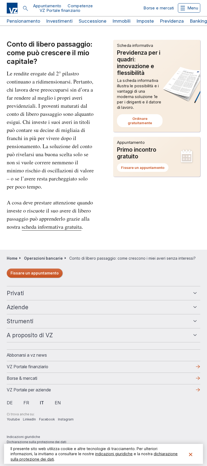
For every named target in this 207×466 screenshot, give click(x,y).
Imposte (145, 21)
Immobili (121, 21)
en (58, 402)
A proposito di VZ (30, 335)
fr (26, 402)
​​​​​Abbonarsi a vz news (27, 355)
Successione (92, 21)
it (42, 402)
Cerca (25, 8)
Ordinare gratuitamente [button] (145, 121)
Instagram (66, 419)
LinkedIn (29, 419)
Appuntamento (47, 5)
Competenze (80, 5)
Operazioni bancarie (43, 258)
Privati (15, 293)
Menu (192, 8)
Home (12, 258)
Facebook (47, 419)
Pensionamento (23, 21)
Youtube (13, 419)
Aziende (17, 307)
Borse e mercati (158, 8)
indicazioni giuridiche (114, 453)
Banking (198, 21)
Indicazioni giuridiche (23, 437)
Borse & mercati (22, 378)
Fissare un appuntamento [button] (144, 168)
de (10, 402)
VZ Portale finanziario (60, 10)
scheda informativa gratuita (52, 226)
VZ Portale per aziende (37, 391)
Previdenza (172, 21)
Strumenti (20, 321)
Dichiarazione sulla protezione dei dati (36, 442)
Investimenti (59, 21)
